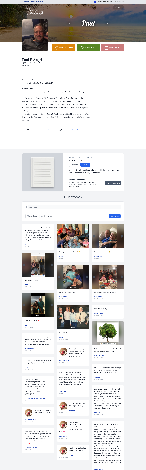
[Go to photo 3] (38, 275)
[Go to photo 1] (36, 275)
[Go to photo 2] (37, 275)
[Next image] (52, 265)
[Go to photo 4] (74, 287)
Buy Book (85, 165)
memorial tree (46, 129)
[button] (38, 265)
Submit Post (115, 216)
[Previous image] (24, 265)
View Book (74, 165)
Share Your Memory (113, 183)
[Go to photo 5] (75, 287)
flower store (76, 129)
